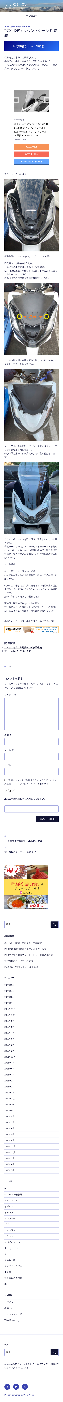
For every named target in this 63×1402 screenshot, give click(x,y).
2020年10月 (10, 1104)
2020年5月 (9, 1134)
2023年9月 (9, 1021)
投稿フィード (11, 1308)
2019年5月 (9, 1170)
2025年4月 (9, 991)
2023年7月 (9, 1033)
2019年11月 (10, 1152)
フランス (8, 1236)
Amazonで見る (31, 147)
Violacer (26, 26)
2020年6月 (9, 1128)
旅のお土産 (9, 1260)
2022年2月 (9, 1051)
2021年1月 (9, 1086)
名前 (8, 735)
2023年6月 (9, 1039)
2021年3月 (9, 1074)
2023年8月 (9, 1027)
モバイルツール (12, 1242)
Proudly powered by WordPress (19, 1395)
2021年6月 (9, 1068)
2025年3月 (9, 997)
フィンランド (11, 1230)
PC (5, 1188)
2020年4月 (9, 1140)
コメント (10, 695)
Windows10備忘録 (13, 1194)
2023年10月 (10, 1015)
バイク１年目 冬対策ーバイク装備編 (23, 647)
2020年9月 (9, 1110)
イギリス (8, 1206)
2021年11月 (10, 1057)
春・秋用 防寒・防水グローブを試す (23, 943)
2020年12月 (10, 1092)
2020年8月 (9, 1116)
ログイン (8, 1302)
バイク (10, 666)
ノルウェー (9, 1218)
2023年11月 (10, 1009)
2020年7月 (9, 1122)
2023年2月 (9, 1045)
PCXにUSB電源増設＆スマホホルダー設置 (25, 949)
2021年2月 (9, 1080)
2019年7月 (9, 1158)
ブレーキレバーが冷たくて (17, 651)
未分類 (7, 1272)
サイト (7, 765)
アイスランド (11, 1200)
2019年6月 (9, 1164)
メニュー (33, 16)
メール (9, 750)
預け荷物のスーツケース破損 (18, 961)
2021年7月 (9, 1062)
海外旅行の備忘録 (13, 1278)
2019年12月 (10, 1146)
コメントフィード (13, 1314)
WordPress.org (11, 1320)
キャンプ (8, 1212)
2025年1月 (9, 1003)
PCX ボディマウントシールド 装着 (21, 967)
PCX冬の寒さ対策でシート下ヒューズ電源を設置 (28, 955)
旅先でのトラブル (13, 1266)
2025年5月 (9, 985)
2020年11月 (10, 1098)
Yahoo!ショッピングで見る (31, 162)
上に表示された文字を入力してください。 (25, 799)
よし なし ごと (16, 4)
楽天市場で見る (31, 154)
